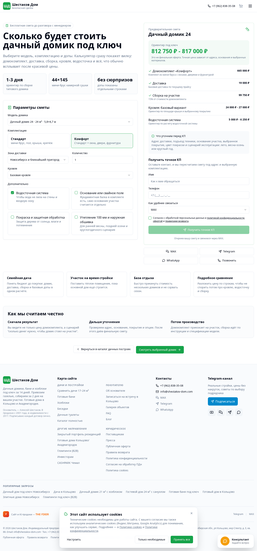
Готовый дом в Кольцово (218, 491)
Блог (109, 419)
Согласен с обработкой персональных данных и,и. (199, 219)
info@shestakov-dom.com (176, 391)
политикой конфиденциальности (225, 217)
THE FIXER (42, 514)
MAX (173, 251)
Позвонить (229, 260)
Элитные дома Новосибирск (21, 497)
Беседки (62, 408)
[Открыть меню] (250, 6)
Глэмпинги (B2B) (67, 451)
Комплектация (17, 130)
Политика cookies (117, 470)
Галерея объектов (117, 407)
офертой (158, 221)
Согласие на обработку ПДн (124, 464)
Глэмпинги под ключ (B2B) (60, 497)
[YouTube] (211, 412)
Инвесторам (65, 457)
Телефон (153, 188)
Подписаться (225, 401)
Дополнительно (18, 184)
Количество (79, 153)
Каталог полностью (70, 420)
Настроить (74, 539)
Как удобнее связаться (163, 203)
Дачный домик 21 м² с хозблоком (100, 491)
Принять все (182, 539)
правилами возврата (177, 221)
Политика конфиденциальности (126, 458)
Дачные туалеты (68, 414)
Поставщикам (115, 434)
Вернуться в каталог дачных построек (106, 349)
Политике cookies (130, 527)
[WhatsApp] (239, 412)
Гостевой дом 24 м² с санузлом (145, 491)
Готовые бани (66, 396)
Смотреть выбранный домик (157, 349)
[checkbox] (12, 192)
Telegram (229, 251)
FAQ (108, 413)
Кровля (12, 168)
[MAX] (220, 412)
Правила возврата (118, 452)
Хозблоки (63, 402)
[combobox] (70, 122)
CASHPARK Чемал (68, 463)
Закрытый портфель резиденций (79, 434)
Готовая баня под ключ (184, 491)
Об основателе (115, 390)
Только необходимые (151, 539)
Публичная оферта (118, 446)
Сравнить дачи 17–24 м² (73, 390)
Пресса (110, 440)
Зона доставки (17, 153)
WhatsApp (173, 260)
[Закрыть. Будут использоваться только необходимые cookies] (191, 513)
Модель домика (18, 115)
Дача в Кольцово (65, 491)
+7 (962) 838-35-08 (171, 385)
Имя (151, 174)
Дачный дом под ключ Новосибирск (26, 491)
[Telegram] (229, 412)
